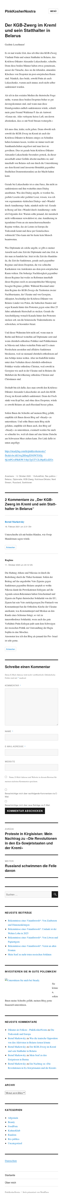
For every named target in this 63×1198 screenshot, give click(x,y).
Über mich (10, 1182)
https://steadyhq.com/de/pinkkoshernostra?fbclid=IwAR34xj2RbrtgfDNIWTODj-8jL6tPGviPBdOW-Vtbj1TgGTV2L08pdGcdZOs (29, 455)
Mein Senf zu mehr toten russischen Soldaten (29, 954)
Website (10, 761)
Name (9, 731)
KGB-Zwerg (28, 479)
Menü (53, 11)
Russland (17, 482)
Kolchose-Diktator (42, 479)
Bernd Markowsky (14, 521)
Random (12, 1134)
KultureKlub (38, 476)
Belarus (8, 479)
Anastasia (9, 476)
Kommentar (13, 685)
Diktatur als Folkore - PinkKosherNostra (27, 1029)
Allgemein (13, 1117)
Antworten (10, 547)
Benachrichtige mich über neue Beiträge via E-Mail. (27, 805)
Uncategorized (15, 1143)
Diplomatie (17, 479)
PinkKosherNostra (20, 11)
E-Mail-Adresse (15, 746)
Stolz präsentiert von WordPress (36, 1192)
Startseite (10, 1175)
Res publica (50, 476)
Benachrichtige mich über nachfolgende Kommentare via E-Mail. (31, 795)
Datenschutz (11, 1160)
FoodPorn (13, 1126)
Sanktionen (27, 482)
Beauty (11, 1122)
